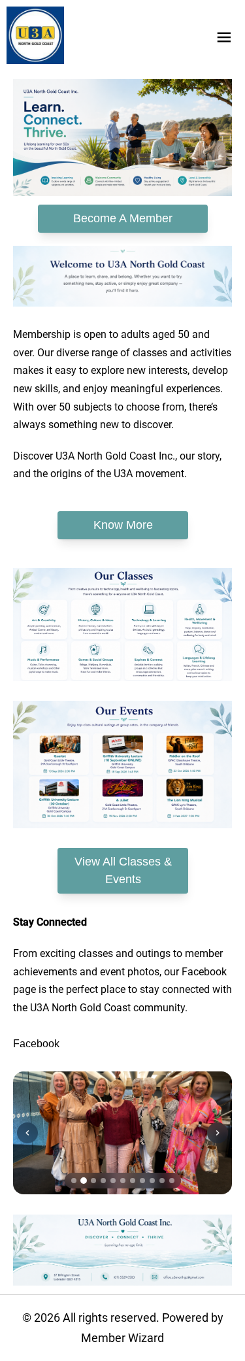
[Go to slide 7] (132, 1180)
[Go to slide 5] (113, 1180)
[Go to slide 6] (122, 1180)
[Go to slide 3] (93, 1180)
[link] (35, 35)
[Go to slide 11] (171, 1180)
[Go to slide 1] (73, 1180)
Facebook (36, 1043)
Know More (122, 524)
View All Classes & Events (122, 870)
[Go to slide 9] (152, 1180)
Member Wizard (122, 1338)
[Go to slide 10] (162, 1180)
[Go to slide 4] (103, 1180)
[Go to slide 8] (142, 1180)
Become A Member (122, 218)
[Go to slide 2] (83, 1180)
